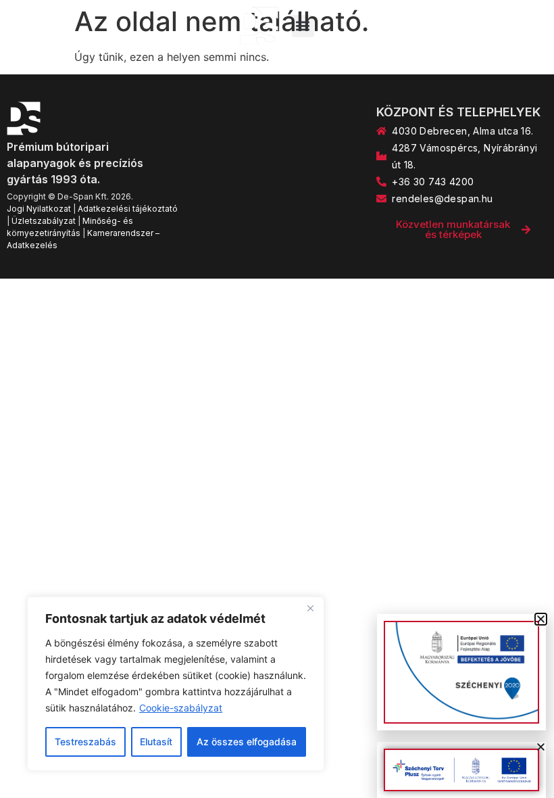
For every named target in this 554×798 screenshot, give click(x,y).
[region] (175, 683)
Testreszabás (85, 741)
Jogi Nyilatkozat (39, 209)
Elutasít (156, 741)
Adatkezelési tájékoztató (128, 209)
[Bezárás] (310, 608)
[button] (303, 26)
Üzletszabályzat (43, 221)
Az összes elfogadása (247, 741)
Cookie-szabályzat (180, 707)
